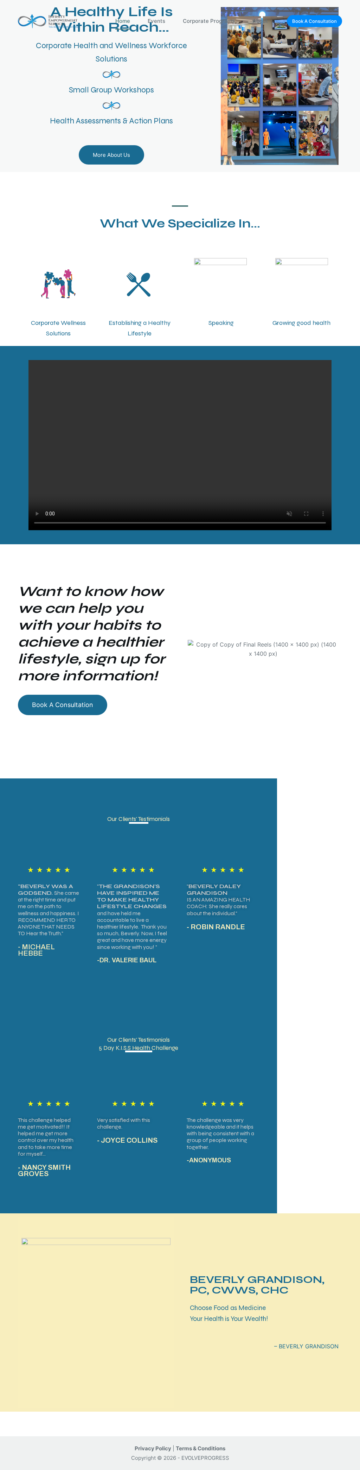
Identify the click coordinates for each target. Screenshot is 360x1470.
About (260, 21)
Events (156, 21)
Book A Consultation (314, 21)
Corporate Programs (209, 21)
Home (122, 21)
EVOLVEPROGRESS (205, 1458)
